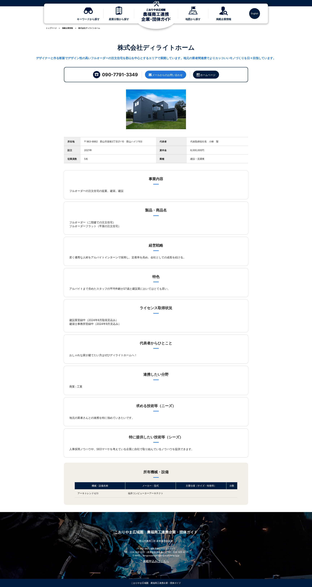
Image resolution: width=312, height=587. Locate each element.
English (254, 13)
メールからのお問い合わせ (167, 74)
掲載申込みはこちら (156, 561)
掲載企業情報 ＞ (69, 28)
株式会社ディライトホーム (89, 28)
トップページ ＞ (53, 28)
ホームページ (207, 74)
